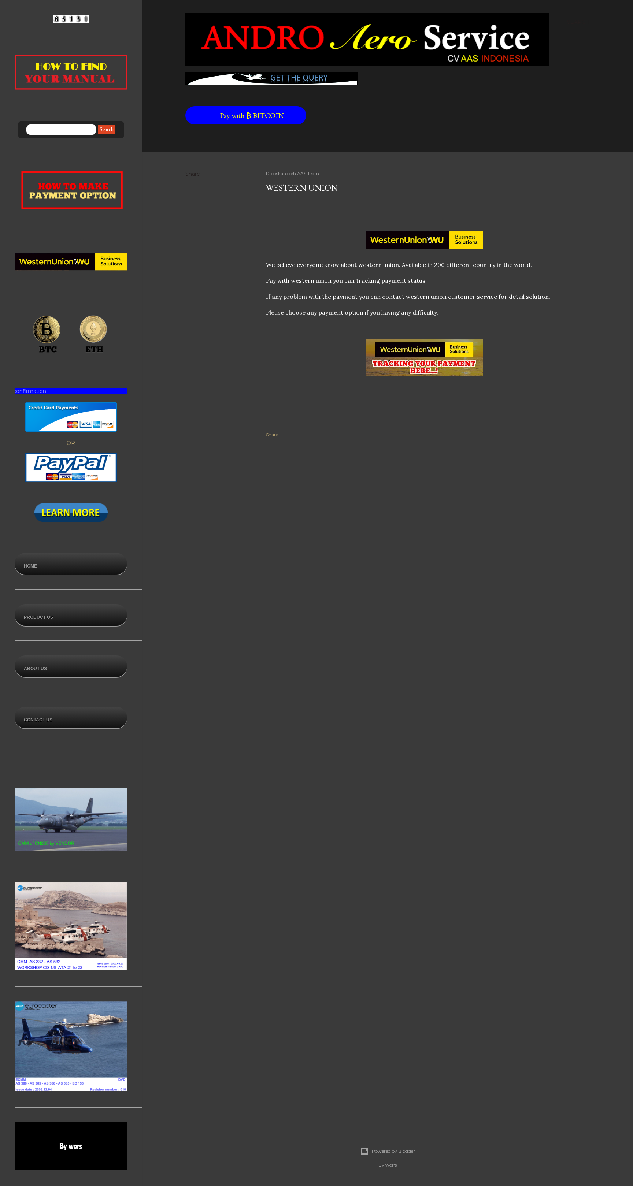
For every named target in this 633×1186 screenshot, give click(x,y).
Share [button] (192, 174)
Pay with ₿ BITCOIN (228, 115)
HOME (30, 566)
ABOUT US (35, 668)
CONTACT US (38, 719)
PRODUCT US (38, 617)
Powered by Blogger (393, 1151)
